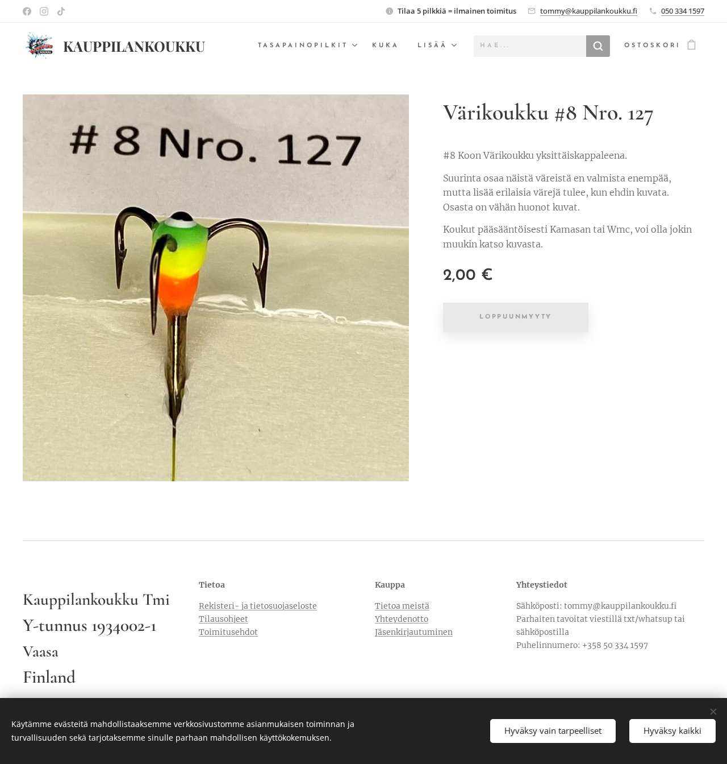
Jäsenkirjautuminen (414, 632)
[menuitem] (309, 46)
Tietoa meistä (402, 606)
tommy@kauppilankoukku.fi (588, 11)
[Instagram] (44, 11)
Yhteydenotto (401, 619)
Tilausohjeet (223, 619)
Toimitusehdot (228, 632)
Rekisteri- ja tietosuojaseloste (258, 606)
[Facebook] (27, 11)
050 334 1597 (682, 11)
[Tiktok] (61, 11)
